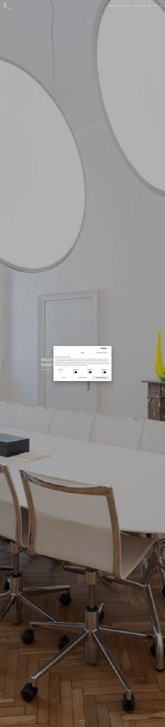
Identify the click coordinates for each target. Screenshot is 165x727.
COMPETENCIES (136, 5)
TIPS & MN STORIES (112, 5)
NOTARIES (128, 5)
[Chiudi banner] (109, 348)
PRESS (149, 5)
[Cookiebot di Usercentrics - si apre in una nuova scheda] (101, 348)
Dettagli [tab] (82, 352)
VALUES (144, 5)
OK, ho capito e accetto (101, 377)
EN (160, 5)
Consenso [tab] (63, 352)
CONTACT (154, 5)
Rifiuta (64, 377)
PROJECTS (121, 5)
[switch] (75, 372)
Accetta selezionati (82, 377)
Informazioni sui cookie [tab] (101, 352)
